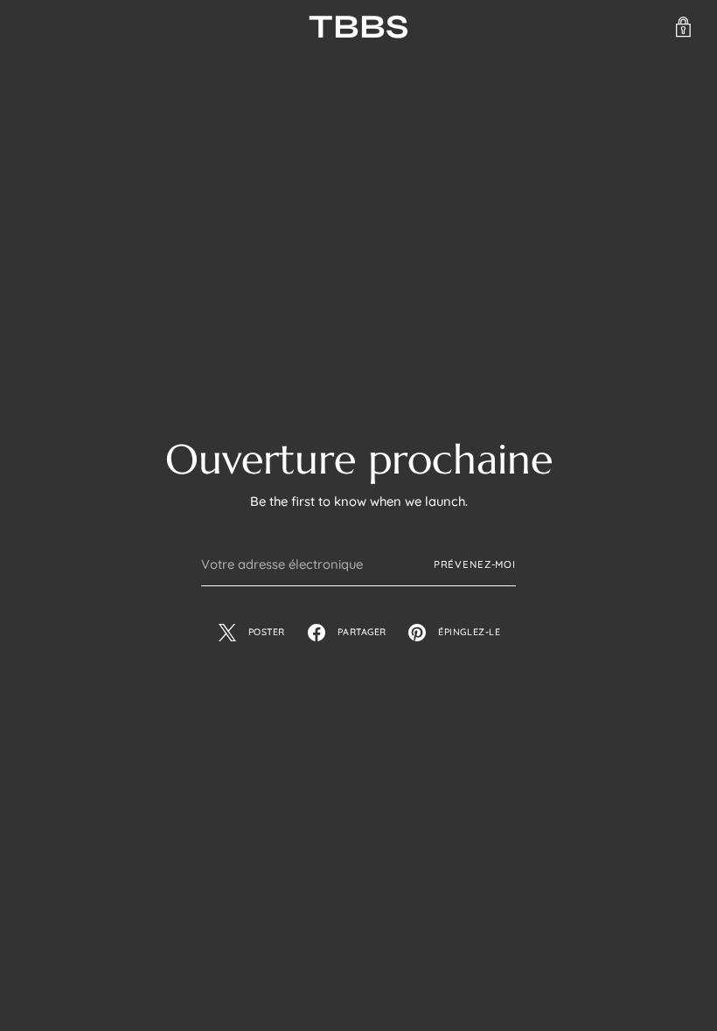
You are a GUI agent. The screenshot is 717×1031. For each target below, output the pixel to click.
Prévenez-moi (475, 564)
